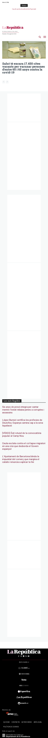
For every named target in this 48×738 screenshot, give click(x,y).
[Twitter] (26, 656)
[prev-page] (3, 82)
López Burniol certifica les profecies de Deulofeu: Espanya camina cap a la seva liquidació (22, 422)
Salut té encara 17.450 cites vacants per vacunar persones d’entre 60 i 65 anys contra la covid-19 (23, 68)
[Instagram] (21, 656)
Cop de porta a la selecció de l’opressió (24, 9)
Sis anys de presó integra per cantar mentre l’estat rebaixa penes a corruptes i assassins (23, 409)
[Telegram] (23, 656)
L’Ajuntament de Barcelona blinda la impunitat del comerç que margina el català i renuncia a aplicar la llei (20, 459)
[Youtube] (28, 656)
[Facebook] (18, 656)
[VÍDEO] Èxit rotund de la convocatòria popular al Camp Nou (21, 434)
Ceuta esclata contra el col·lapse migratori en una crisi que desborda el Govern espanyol (23, 446)
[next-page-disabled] (7, 82)
